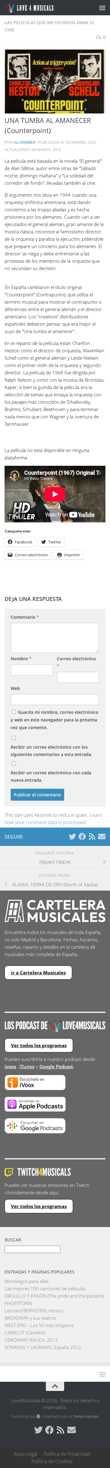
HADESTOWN (18, 1303)
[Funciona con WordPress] (38, 1416)
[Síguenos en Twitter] (72, 836)
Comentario (25, 617)
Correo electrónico (76, 662)
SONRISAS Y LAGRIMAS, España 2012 (43, 1347)
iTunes (27, 1066)
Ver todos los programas (39, 1045)
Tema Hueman (86, 1416)
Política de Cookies (51, 1461)
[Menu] (102, 7)
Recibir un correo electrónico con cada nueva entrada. (51, 776)
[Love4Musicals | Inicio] (37, 7)
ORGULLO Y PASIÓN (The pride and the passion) (54, 1296)
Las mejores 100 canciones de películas (45, 1288)
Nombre (21, 659)
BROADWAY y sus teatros (30, 1318)
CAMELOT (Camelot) (25, 1332)
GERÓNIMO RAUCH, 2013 (31, 1340)
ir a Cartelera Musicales (38, 972)
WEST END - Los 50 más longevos (39, 1325)
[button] (55, 81)
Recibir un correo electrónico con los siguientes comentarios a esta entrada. (51, 750)
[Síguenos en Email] (101, 836)
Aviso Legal (26, 1454)
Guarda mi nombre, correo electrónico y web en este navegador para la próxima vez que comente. (54, 719)
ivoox (10, 1066)
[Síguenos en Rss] (92, 836)
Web (15, 688)
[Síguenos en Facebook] (82, 836)
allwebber (24, 142)
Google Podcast (56, 1066)
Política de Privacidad (67, 1454)
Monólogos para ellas (27, 1281)
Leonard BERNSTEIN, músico (34, 1310)
